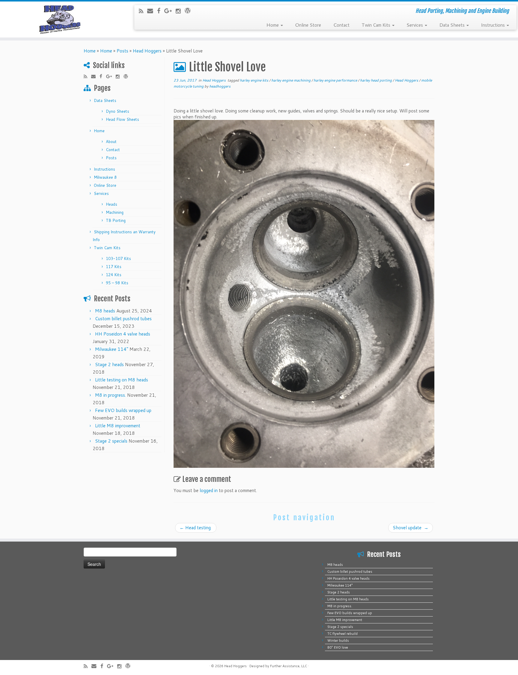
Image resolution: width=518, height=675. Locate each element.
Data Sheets (452, 24)
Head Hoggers (147, 51)
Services (415, 24)
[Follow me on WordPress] (190, 10)
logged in (209, 490)
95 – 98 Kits (117, 282)
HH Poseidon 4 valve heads (122, 334)
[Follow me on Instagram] (180, 11)
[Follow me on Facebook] (160, 11)
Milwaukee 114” (111, 349)
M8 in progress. (110, 395)
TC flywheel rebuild (342, 633)
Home (273, 24)
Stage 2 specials (111, 441)
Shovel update (410, 527)
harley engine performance (336, 80)
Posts (122, 51)
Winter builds (338, 640)
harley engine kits (254, 80)
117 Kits (113, 266)
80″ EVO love (337, 647)
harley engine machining (291, 80)
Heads (111, 204)
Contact (341, 24)
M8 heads (105, 311)
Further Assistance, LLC (288, 666)
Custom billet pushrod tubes (123, 318)
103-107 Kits (118, 258)
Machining (115, 212)
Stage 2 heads (109, 364)
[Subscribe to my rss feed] (143, 11)
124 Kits (113, 274)
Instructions (493, 24)
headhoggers (220, 86)
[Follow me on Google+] (170, 11)
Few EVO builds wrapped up (123, 410)
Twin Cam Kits (376, 24)
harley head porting (376, 80)
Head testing (196, 527)
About (111, 141)
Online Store (308, 24)
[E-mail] (152, 11)
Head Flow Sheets (122, 119)
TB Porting (116, 220)
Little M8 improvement (117, 426)
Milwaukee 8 (105, 177)
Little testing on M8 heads (121, 380)
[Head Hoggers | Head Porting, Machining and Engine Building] (60, 19)
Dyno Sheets (117, 111)
